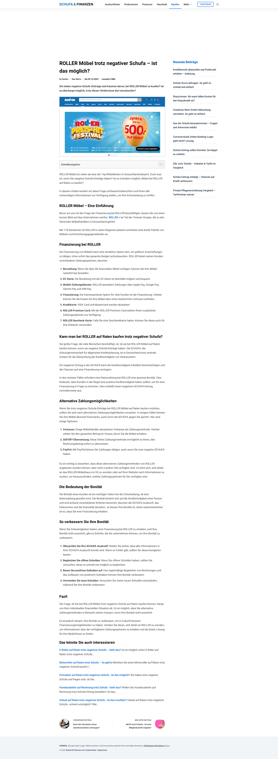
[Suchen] (217, 4)
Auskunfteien (112, 4)
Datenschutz (91, 750)
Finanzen (147, 4)
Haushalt (162, 4)
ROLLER (113, 217)
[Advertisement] (139, 30)
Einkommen (131, 4)
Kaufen (175, 4)
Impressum (102, 750)
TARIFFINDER (205, 4)
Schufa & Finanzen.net (75, 750)
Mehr (186, 4)
